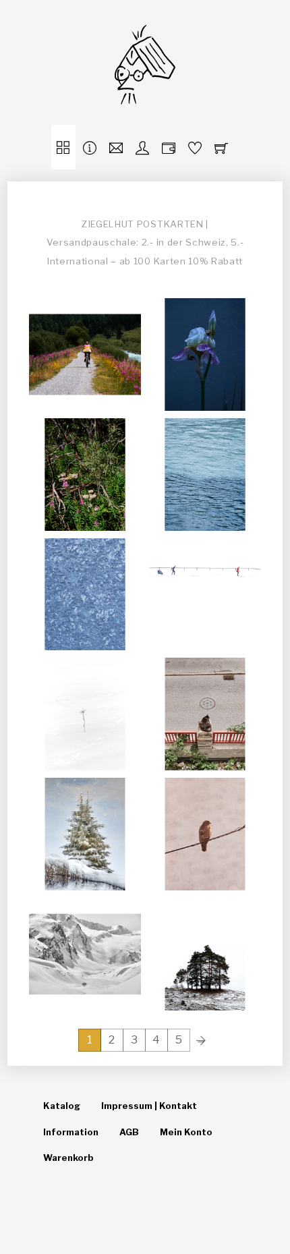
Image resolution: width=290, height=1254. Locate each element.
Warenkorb (68, 1157)
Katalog (61, 1105)
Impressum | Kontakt (149, 1105)
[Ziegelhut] (145, 94)
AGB (129, 1132)
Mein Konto (186, 1132)
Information (70, 1132)
